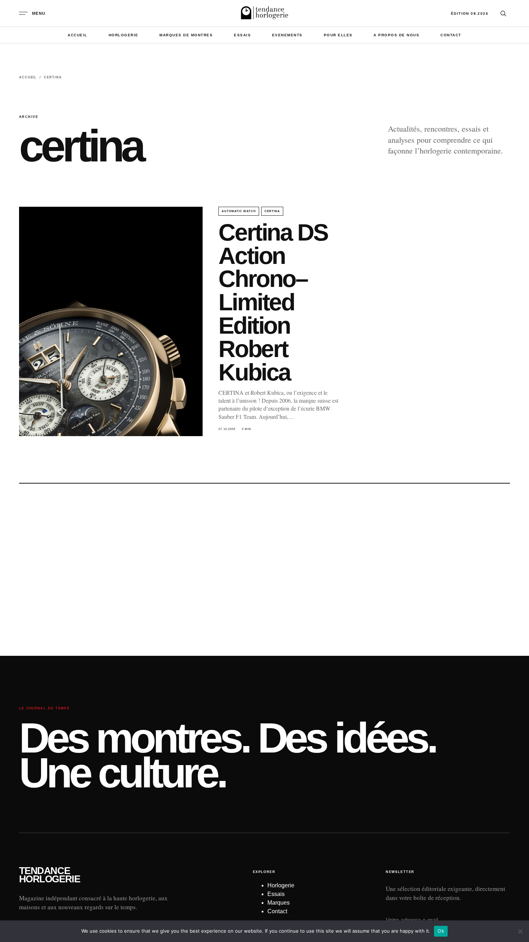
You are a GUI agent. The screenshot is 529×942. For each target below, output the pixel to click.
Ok (441, 931)
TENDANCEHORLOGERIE (49, 875)
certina (272, 211)
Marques (278, 903)
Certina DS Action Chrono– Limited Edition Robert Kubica (273, 302)
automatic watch (239, 211)
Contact (450, 35)
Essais (242, 35)
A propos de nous (396, 35)
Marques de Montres (186, 35)
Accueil (77, 35)
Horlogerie (124, 35)
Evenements (287, 35)
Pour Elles (338, 35)
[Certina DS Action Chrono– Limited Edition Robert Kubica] (111, 321)
